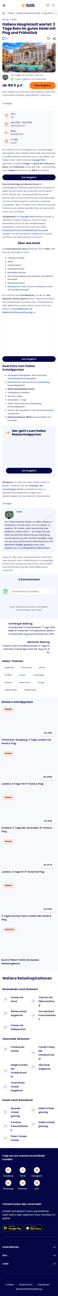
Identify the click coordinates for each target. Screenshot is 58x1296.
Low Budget (38, 675)
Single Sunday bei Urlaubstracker (19, 1070)
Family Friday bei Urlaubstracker (47, 1052)
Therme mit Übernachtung (46, 1001)
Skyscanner (24, 682)
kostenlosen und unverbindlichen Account (25, 230)
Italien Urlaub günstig (47, 1124)
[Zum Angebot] (29, 452)
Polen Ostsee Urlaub (19, 1138)
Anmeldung (13, 378)
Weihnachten (11, 690)
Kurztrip (8, 675)
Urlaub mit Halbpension (18, 1027)
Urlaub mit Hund (17, 999)
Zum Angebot (42, 85)
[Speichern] (48, 38)
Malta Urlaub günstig (46, 1110)
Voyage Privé (38, 159)
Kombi (42, 667)
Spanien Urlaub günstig (16, 1112)
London (22, 675)
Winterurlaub (30, 690)
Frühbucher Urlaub (18, 1049)
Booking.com (14, 286)
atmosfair (49, 410)
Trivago (41, 682)
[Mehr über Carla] (9, 514)
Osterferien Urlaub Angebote (18, 1086)
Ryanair (8, 682)
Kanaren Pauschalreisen (19, 1126)
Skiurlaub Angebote (45, 1066)
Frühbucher (26, 667)
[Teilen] (54, 38)
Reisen (11, 13)
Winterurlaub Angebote (19, 1013)
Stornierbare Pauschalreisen (47, 1015)
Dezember (9, 667)
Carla (18, 75)
